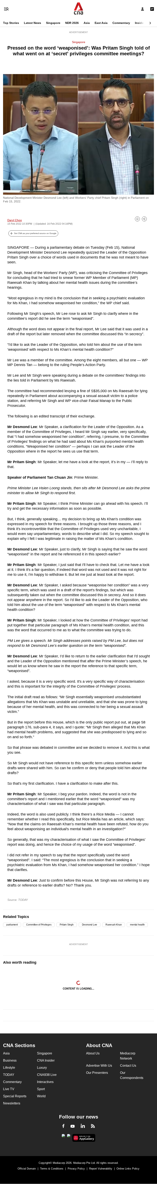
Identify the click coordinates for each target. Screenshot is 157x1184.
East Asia (101, 22)
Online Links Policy (128, 1168)
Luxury (42, 1067)
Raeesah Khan (113, 924)
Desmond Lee (89, 924)
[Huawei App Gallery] (83, 1138)
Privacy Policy (76, 1168)
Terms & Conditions (51, 1168)
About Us (93, 1053)
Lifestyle (9, 1067)
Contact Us (128, 1065)
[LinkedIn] (83, 1127)
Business (10, 1060)
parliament (12, 924)
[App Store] (68, 1137)
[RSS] (93, 1127)
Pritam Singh (66, 924)
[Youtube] (73, 1126)
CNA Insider (46, 1060)
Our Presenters (97, 1072)
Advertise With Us (99, 1065)
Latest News (32, 22)
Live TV (8, 1089)
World (41, 1096)
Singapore (53, 22)
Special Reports (14, 1096)
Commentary (121, 22)
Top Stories (11, 22)
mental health (137, 924)
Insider (140, 22)
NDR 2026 (72, 22)
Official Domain (27, 1168)
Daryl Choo (14, 220)
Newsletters (11, 1103)
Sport (41, 1089)
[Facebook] (63, 1127)
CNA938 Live (47, 1074)
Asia (87, 22)
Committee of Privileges (39, 924)
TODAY (8, 1074)
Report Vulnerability (100, 1168)
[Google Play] (63, 1137)
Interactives (45, 1082)
